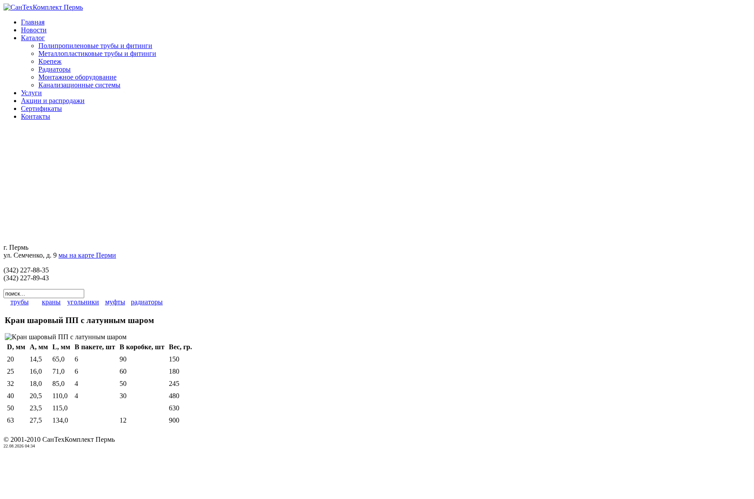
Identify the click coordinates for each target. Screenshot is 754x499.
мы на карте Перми (87, 255)
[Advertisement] (58, 182)
